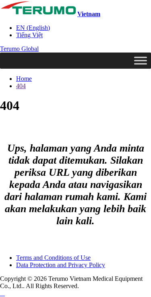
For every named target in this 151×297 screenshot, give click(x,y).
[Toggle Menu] (140, 60)
